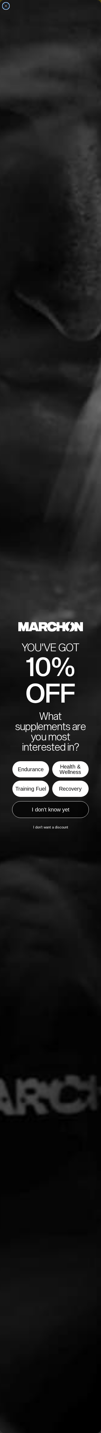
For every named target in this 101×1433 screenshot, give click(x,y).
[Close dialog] (6, 6)
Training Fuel (30, 789)
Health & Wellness (70, 769)
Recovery (70, 789)
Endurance (31, 769)
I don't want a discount (50, 827)
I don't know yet (50, 810)
